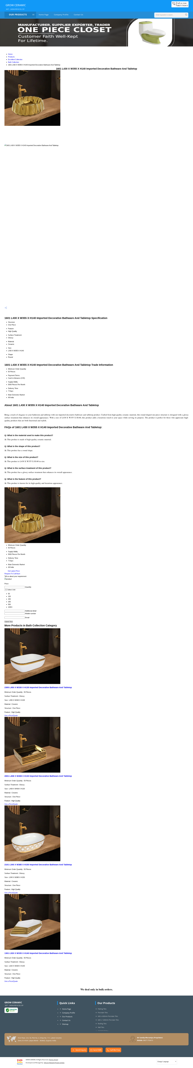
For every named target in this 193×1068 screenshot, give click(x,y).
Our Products (18, 14)
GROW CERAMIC (16, 6)
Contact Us (78, 14)
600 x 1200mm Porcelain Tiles (108, 1020)
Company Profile (61, 14)
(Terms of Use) (53, 1060)
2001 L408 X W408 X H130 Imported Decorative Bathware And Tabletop (38, 776)
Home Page (44, 14)
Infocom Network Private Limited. (54, 1063)
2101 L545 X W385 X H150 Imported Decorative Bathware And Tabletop (38, 865)
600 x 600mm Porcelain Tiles (108, 1016)
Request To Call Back (12, 574)
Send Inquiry (80, 1050)
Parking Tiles (102, 1009)
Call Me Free (115, 1050)
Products (11, 57)
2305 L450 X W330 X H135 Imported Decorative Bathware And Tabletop (38, 687)
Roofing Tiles (102, 1024)
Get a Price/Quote (11, 715)
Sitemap (65, 1024)
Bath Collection (13, 62)
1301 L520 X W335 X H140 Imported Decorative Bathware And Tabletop (38, 953)
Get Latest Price (13, 571)
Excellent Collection (15, 59)
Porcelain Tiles (103, 1013)
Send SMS (97, 1050)
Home (10, 54)
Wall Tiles (101, 1027)
